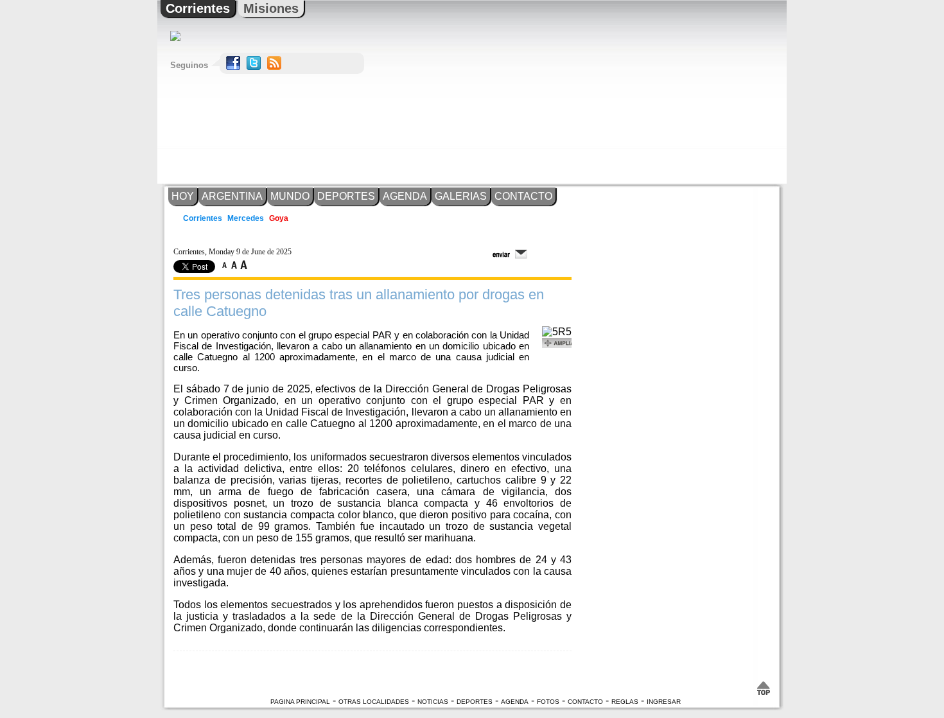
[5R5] (557, 331)
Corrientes (198, 8)
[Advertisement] (668, 92)
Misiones (271, 8)
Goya (278, 218)
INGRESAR (664, 701)
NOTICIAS (432, 701)
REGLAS (624, 701)
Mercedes (245, 218)
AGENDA (405, 196)
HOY (182, 196)
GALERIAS (461, 196)
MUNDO (290, 196)
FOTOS (548, 701)
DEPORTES (346, 196)
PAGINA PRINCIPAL (300, 701)
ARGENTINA (232, 196)
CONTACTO (523, 196)
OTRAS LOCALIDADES (373, 701)
